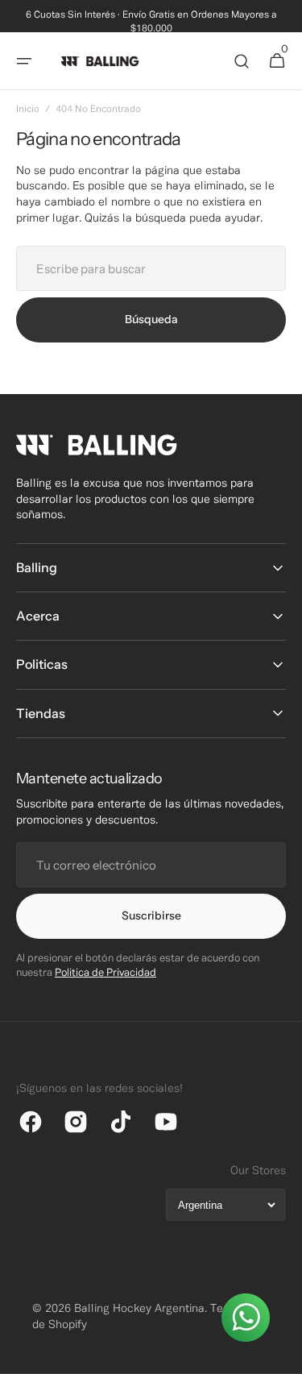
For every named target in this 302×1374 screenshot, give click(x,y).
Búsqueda (151, 319)
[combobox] (151, 268)
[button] (24, 61)
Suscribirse (151, 915)
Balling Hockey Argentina (139, 1309)
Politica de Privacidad (105, 973)
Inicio (27, 109)
